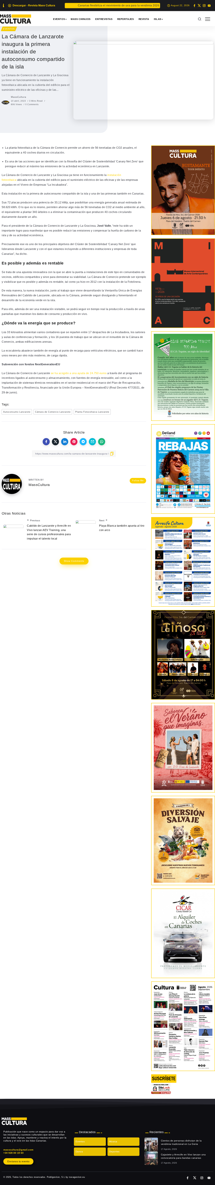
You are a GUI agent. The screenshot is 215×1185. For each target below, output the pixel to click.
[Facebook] (194, 5)
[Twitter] (199, 5)
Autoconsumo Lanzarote (16, 412)
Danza (79, 1151)
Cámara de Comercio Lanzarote (53, 412)
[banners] (183, 840)
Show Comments (74, 561)
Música (113, 1141)
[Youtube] (209, 5)
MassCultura (18, 97)
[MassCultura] (15, 18)
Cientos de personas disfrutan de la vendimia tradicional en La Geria (181, 1142)
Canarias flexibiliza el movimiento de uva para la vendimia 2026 (89, 5)
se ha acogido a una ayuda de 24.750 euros (79, 373)
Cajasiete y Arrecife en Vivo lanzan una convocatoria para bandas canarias (183, 1156)
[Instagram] (204, 5)
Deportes (114, 1151)
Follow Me (138, 480)
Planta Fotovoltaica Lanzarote (92, 412)
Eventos (80, 1141)
